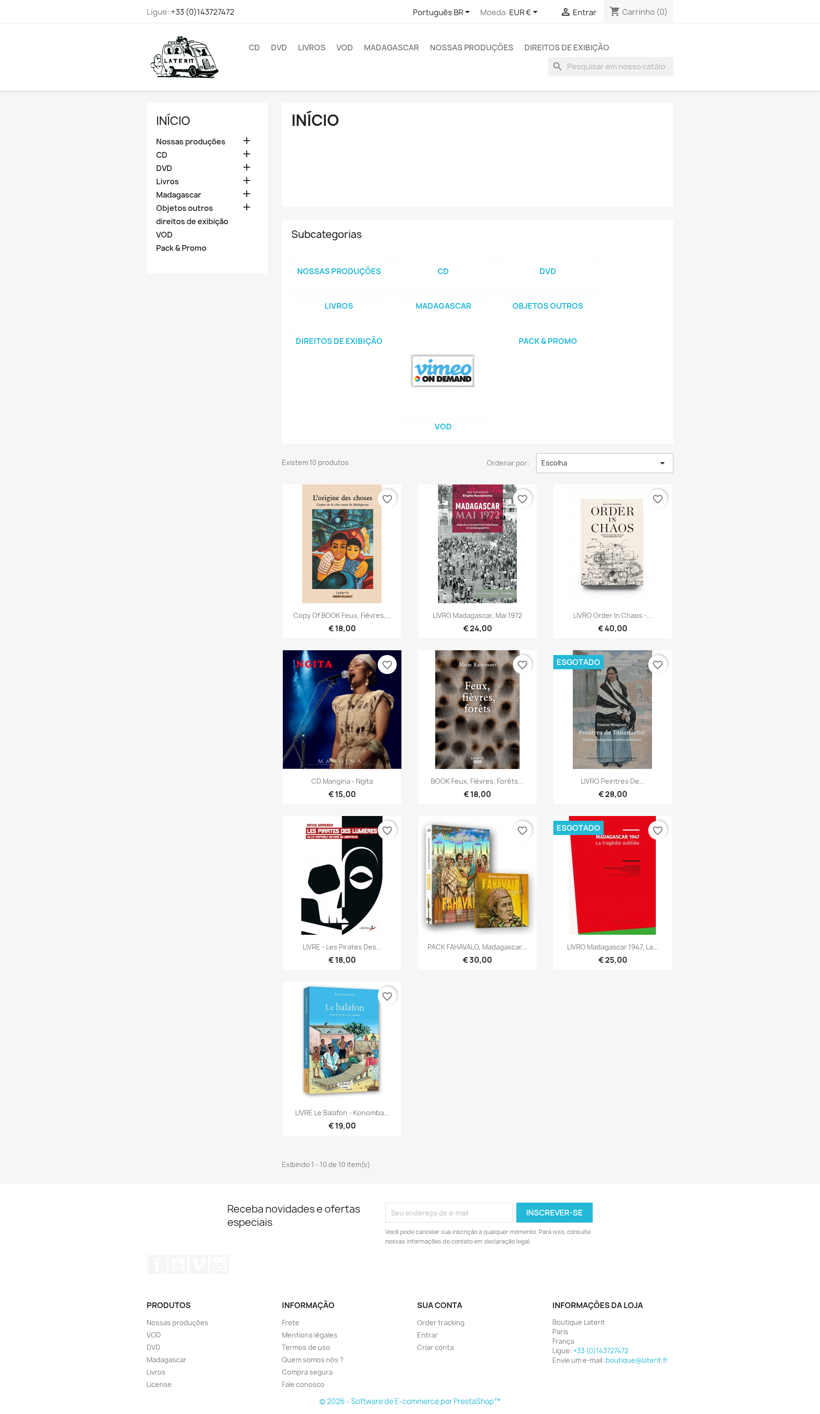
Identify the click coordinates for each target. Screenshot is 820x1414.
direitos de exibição (566, 47)
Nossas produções (471, 47)
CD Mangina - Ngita (342, 781)
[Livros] (338, 293)
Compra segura (307, 1371)
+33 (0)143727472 (202, 12)
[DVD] (547, 259)
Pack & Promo (181, 248)
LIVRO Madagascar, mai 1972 (477, 615)
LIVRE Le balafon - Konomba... (342, 1112)
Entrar (427, 1334)
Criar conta (435, 1347)
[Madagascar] (443, 293)
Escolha (604, 463)
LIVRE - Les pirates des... (342, 946)
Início (173, 121)
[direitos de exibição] (338, 328)
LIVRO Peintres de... (613, 781)
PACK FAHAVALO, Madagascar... (477, 946)
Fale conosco (303, 1384)
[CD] (443, 259)
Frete (290, 1322)
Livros (312, 47)
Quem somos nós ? (313, 1359)
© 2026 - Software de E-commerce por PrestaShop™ (410, 1401)
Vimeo (198, 1264)
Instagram (219, 1264)
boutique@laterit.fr (637, 1360)
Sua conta (439, 1305)
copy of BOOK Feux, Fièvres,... (342, 615)
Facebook (157, 1264)
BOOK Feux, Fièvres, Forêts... (477, 781)
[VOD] (443, 371)
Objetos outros (184, 208)
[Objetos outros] (547, 293)
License (159, 1384)
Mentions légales (309, 1334)
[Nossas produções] (338, 259)
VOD (344, 47)
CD (254, 47)
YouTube (177, 1264)
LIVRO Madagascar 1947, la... (613, 946)
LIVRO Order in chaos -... (612, 615)
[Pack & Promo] (547, 328)
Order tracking (441, 1322)
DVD (279, 47)
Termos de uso (306, 1347)
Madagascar (391, 47)
